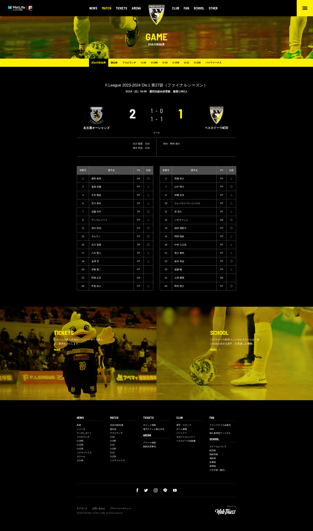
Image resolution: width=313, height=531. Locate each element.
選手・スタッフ (183, 425)
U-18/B (80, 441)
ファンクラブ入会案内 (220, 425)
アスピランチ (129, 62)
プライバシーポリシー (120, 508)
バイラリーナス (214, 62)
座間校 (212, 466)
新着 (79, 425)
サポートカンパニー (185, 437)
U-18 (143, 62)
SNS (211, 429)
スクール (81, 456)
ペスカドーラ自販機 (185, 441)
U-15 (165, 62)
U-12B (197, 62)
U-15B (175, 62)
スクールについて (217, 446)
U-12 (186, 62)
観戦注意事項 (149, 446)
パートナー (181, 433)
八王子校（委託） (217, 470)
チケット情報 (149, 425)
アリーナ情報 (149, 442)
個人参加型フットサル (220, 433)
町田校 (212, 450)
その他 (80, 460)
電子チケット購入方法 (153, 429)
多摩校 (212, 462)
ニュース (81, 429)
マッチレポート (84, 433)
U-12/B (80, 448)
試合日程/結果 (98, 62)
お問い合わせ (98, 508)
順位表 (114, 62)
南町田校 (213, 454)
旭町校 (212, 458)
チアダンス (82, 508)
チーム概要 (181, 429)
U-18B (154, 62)
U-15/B (80, 445)
